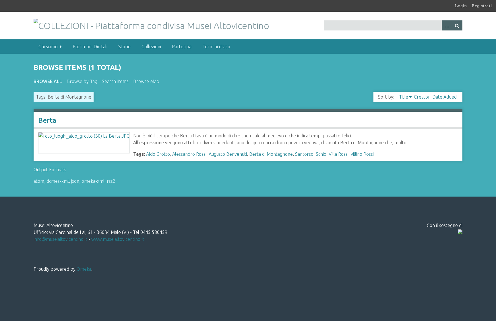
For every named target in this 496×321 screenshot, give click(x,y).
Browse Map (146, 81)
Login (461, 5)
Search (457, 25)
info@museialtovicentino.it (60, 239)
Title (403, 96)
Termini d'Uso (216, 46)
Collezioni (151, 46)
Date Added (444, 96)
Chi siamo (48, 46)
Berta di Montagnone (271, 154)
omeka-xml (93, 181)
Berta (47, 120)
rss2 (111, 181)
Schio (321, 154)
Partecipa (181, 46)
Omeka (84, 269)
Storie (124, 46)
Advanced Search (447, 25)
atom (39, 181)
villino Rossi (362, 154)
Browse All (48, 81)
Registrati (482, 5)
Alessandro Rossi (189, 154)
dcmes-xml (57, 181)
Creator (422, 96)
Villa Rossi (338, 154)
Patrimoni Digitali (90, 46)
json (75, 181)
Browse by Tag (82, 81)
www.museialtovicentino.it (117, 239)
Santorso (304, 154)
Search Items (115, 81)
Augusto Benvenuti (228, 154)
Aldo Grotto (158, 154)
